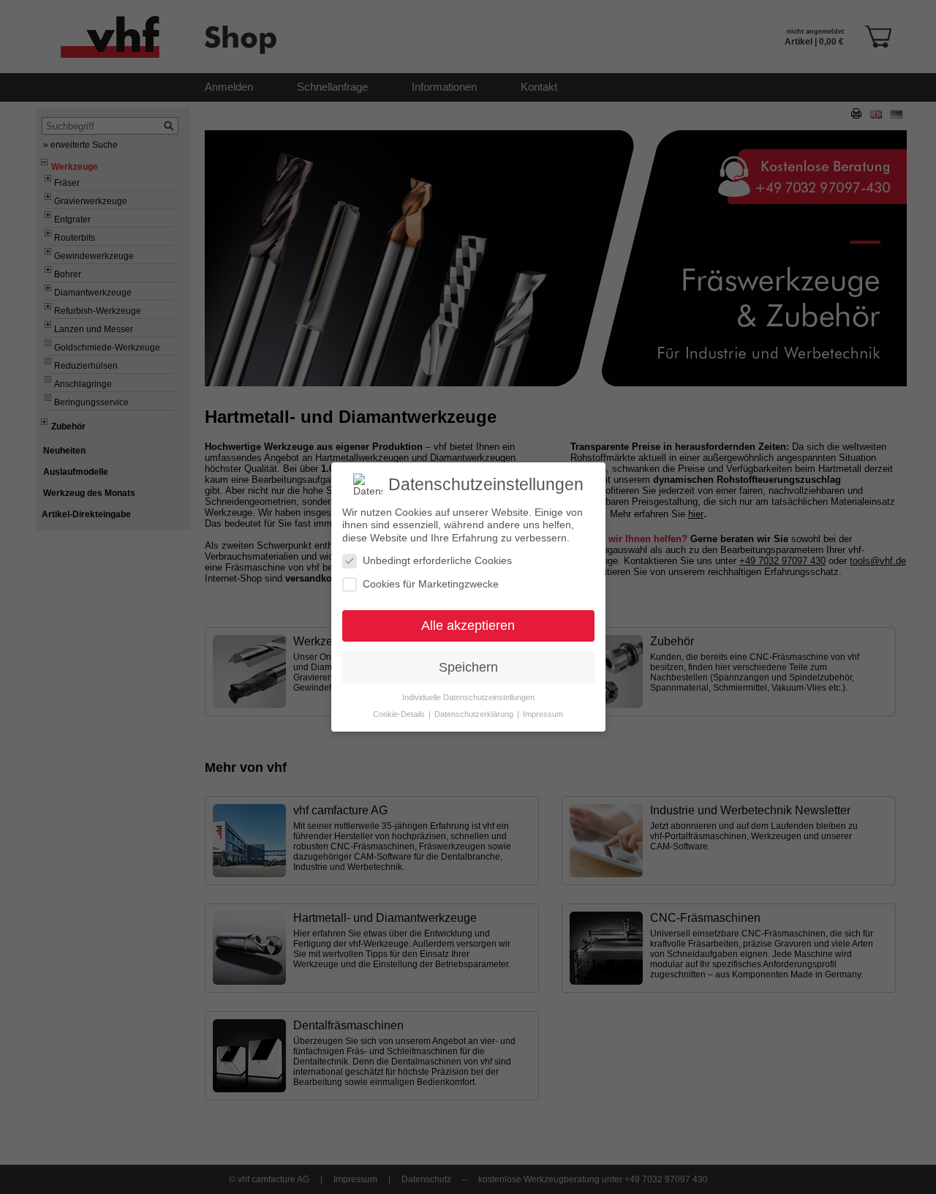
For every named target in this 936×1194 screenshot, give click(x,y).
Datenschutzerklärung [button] (475, 714)
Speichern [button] (468, 667)
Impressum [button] (543, 714)
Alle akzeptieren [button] (468, 625)
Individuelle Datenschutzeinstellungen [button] (468, 697)
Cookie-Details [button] (400, 714)
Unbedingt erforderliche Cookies (437, 560)
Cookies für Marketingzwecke (431, 584)
